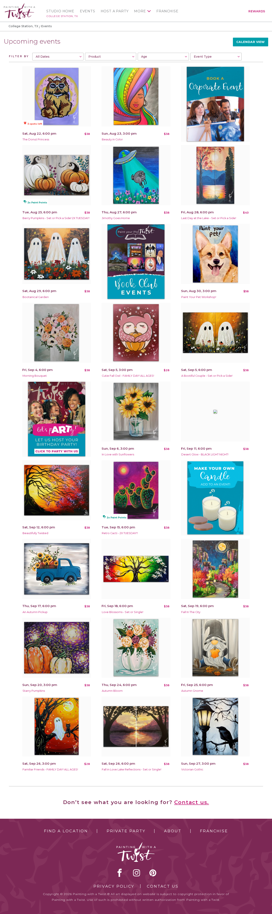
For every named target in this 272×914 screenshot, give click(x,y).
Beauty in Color (112, 139)
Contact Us (162, 886)
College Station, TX (62, 16)
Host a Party (115, 11)
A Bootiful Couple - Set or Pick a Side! (206, 375)
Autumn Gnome (192, 690)
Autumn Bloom (112, 690)
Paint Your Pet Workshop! (198, 297)
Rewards (256, 11)
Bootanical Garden (36, 297)
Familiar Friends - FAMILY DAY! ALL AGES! (50, 769)
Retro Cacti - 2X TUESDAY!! (120, 533)
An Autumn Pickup (35, 612)
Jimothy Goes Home (116, 218)
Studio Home (60, 11)
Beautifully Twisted (35, 533)
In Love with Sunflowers (118, 454)
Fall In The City (190, 612)
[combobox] (58, 56)
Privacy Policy (114, 886)
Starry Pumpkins (34, 690)
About (172, 831)
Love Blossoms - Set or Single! (122, 612)
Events (87, 11)
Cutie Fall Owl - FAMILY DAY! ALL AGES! (128, 375)
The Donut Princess (36, 139)
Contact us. (191, 802)
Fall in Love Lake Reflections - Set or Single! (131, 769)
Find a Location (66, 831)
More (140, 11)
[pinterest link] (152, 873)
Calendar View (250, 42)
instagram (136, 873)
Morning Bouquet (35, 375)
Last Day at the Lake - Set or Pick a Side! (208, 218)
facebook (120, 873)
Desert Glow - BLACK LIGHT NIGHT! (204, 454)
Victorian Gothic (192, 769)
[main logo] (19, 5)
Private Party (126, 831)
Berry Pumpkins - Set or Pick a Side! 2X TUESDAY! (56, 218)
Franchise (167, 11)
